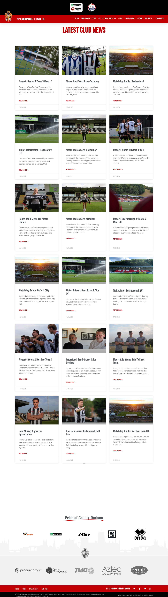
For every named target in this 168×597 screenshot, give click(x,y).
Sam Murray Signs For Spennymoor (30, 432)
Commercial (130, 18)
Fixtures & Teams (88, 18)
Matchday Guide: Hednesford (128, 81)
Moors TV (148, 18)
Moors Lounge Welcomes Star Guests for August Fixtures (34, 504)
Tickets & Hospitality (107, 18)
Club (120, 18)
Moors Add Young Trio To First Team (128, 360)
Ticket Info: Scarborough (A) (128, 290)
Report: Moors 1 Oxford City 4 (128, 150)
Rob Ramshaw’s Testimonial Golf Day (83, 432)
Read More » (23, 101)
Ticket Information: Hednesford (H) (35, 151)
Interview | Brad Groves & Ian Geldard (81, 360)
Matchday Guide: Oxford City (34, 290)
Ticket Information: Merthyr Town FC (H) (83, 504)
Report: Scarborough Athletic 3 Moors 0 (129, 220)
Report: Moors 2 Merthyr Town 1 (35, 359)
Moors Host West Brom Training (82, 81)
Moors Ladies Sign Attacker (80, 219)
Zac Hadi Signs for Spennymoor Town (129, 575)
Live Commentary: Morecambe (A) (36, 574)
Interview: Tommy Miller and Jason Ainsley (81, 575)
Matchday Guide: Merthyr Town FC (131, 431)
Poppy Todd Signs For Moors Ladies (33, 220)
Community (159, 18)
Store (139, 18)
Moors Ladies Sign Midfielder (81, 150)
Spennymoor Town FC (31, 19)
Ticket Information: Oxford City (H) (82, 291)
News (77, 18)
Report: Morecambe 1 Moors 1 (128, 502)
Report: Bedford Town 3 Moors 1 (35, 81)
